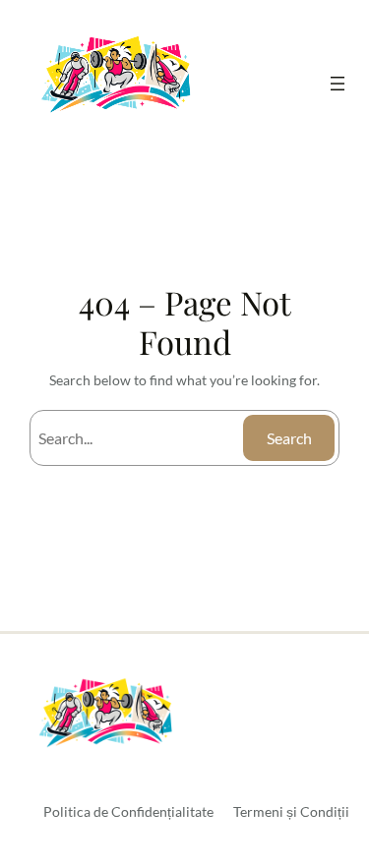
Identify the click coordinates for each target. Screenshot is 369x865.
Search (289, 438)
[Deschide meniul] (337, 83)
